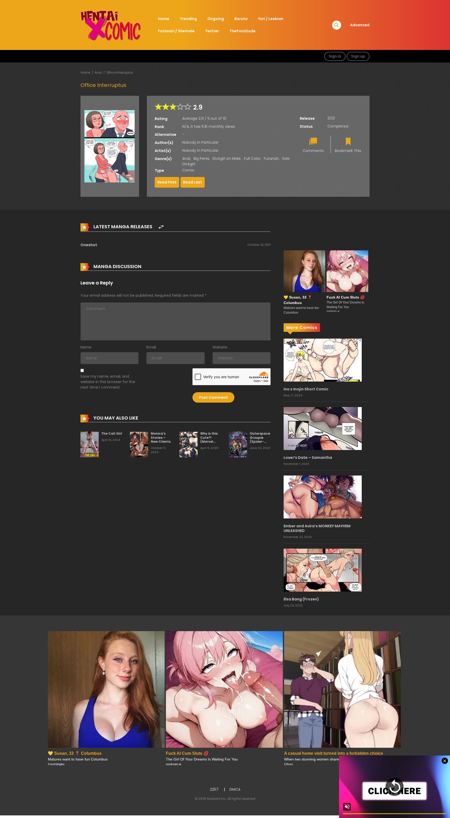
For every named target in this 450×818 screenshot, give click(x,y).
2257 (214, 789)
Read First (167, 182)
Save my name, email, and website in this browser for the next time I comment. (107, 382)
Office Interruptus (119, 72)
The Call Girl (111, 433)
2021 (331, 118)
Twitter (212, 31)
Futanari (271, 158)
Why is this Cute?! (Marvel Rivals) (209, 439)
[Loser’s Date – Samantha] (323, 428)
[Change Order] (161, 227)
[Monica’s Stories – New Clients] (139, 444)
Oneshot (88, 245)
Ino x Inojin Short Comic (306, 389)
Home (163, 18)
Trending (188, 18)
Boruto (241, 18)
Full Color (252, 158)
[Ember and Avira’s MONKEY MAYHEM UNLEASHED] (323, 496)
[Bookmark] (348, 142)
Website (220, 347)
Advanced (360, 25)
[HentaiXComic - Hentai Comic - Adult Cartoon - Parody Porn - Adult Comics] (110, 24)
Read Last (192, 182)
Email (151, 347)
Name (85, 347)
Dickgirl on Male (227, 158)
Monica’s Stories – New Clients (161, 437)
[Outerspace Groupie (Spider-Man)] (238, 444)
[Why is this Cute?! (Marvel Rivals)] (188, 444)
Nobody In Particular (200, 142)
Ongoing (215, 18)
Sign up (358, 56)
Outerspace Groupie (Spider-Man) (260, 439)
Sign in (335, 56)
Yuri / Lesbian (270, 18)
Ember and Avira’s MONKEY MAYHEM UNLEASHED (317, 528)
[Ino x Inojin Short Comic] (323, 359)
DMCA (234, 789)
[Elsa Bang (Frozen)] (323, 569)
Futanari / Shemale (176, 31)
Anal (98, 72)
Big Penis (201, 158)
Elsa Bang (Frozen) (301, 599)
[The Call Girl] (89, 444)
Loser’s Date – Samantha (308, 457)
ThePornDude (242, 31)
